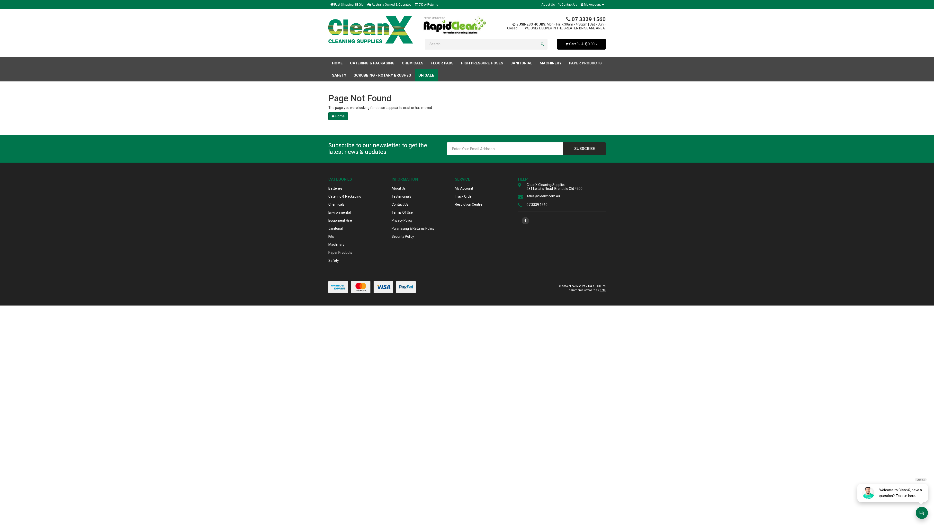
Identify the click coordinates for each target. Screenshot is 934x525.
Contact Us (569, 4)
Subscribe (584, 148)
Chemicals (336, 204)
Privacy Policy (402, 220)
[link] (525, 220)
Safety (333, 260)
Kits (331, 236)
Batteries (335, 188)
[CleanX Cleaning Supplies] (370, 30)
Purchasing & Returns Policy (413, 228)
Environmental (339, 212)
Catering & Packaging (344, 196)
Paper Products (340, 252)
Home (337, 63)
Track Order (464, 196)
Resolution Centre (468, 204)
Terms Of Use (402, 212)
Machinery (336, 244)
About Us (548, 4)
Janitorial (335, 228)
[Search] (542, 44)
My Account (464, 188)
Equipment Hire (340, 220)
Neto (603, 290)
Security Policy (403, 236)
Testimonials (401, 196)
